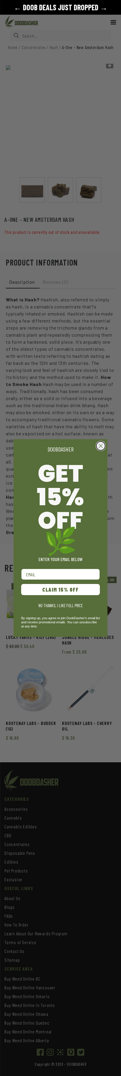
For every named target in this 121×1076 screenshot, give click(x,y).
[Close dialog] (100, 446)
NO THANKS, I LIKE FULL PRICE (60, 605)
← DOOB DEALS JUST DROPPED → (60, 7)
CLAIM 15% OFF (60, 589)
